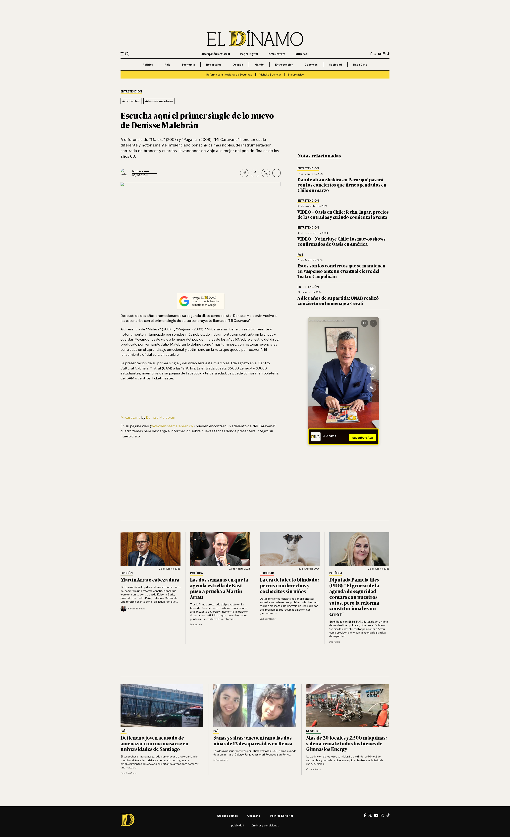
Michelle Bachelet (270, 74)
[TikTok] (388, 53)
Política (148, 64)
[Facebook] (371, 53)
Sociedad (335, 64)
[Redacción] (125, 173)
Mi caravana (130, 417)
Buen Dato (360, 64)
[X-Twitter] (374, 54)
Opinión (238, 64)
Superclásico (296, 74)
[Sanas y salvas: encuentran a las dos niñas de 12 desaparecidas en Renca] (255, 705)
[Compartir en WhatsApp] (276, 173)
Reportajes (213, 64)
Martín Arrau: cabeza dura (150, 579)
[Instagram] (384, 53)
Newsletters (277, 54)
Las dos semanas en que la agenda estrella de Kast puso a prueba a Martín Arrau (219, 588)
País (167, 64)
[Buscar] (127, 54)
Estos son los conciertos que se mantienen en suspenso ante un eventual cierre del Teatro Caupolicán (341, 270)
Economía (188, 64)
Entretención (284, 64)
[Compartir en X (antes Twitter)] (266, 173)
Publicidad (237, 825)
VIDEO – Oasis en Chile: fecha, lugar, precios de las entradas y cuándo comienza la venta (343, 214)
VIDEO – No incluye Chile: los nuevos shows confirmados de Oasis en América (341, 241)
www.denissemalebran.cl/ (172, 426)
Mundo (259, 64)
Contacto (253, 815)
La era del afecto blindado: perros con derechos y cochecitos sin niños (289, 585)
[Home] (255, 37)
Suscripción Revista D (215, 54)
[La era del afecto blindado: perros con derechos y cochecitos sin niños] (290, 549)
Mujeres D (302, 54)
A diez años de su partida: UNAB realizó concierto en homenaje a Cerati (338, 300)
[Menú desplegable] (122, 54)
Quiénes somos (227, 815)
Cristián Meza (220, 759)
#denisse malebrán (159, 101)
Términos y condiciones (264, 825)
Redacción (140, 171)
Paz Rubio (334, 641)
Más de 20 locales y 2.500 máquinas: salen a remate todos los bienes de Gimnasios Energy (346, 743)
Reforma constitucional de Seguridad (229, 74)
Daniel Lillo (196, 624)
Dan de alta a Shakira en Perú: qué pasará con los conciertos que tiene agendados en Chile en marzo (341, 184)
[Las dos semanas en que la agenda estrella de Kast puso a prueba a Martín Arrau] (220, 549)
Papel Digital (249, 54)
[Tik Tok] (387, 815)
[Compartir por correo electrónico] (244, 173)
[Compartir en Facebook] (255, 173)
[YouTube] (379, 54)
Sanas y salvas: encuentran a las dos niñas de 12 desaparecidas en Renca (252, 740)
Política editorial (281, 815)
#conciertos (131, 101)
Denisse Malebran (160, 417)
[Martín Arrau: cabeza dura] (151, 549)
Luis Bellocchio (268, 618)
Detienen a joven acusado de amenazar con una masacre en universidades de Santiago (154, 743)
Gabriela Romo (128, 773)
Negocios (313, 731)
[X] (370, 815)
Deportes (311, 64)
